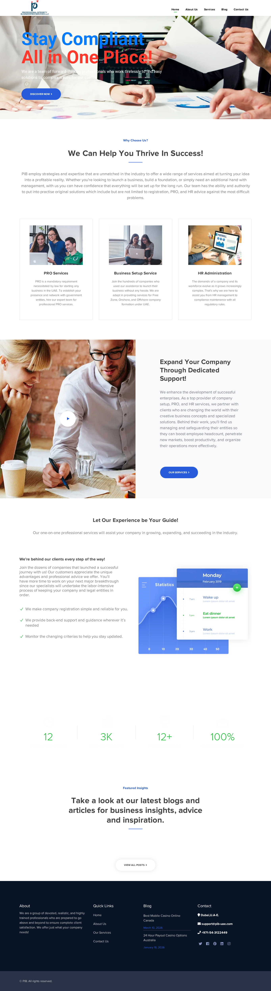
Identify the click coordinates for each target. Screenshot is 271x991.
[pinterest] (215, 944)
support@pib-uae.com (217, 924)
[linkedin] (222, 944)
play (68, 419)
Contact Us (101, 941)
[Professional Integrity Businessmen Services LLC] (35, 7)
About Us (99, 924)
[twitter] (201, 944)
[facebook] (208, 944)
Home (97, 915)
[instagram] (229, 944)
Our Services (102, 932)
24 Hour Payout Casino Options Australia (165, 938)
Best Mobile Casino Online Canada (161, 918)
